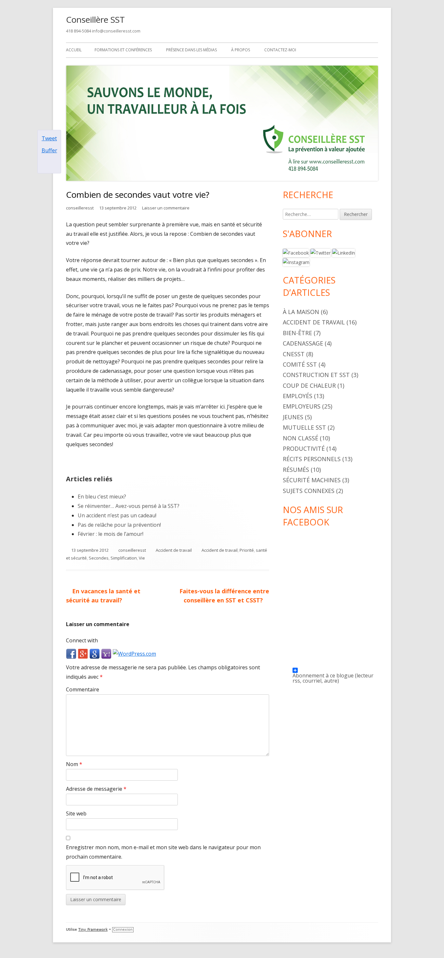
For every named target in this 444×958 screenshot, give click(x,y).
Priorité (247, 550)
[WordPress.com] (134, 653)
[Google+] (83, 653)
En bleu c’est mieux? (102, 496)
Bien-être (297, 333)
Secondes (99, 558)
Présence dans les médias (191, 50)
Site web (76, 813)
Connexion (123, 929)
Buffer (49, 150)
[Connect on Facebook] (296, 252)
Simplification (124, 558)
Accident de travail (174, 550)
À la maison (301, 312)
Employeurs (301, 406)
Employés (297, 396)
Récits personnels (312, 459)
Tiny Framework (93, 929)
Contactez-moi (280, 50)
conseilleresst (80, 208)
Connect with (82, 640)
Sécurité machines (312, 480)
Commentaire (82, 689)
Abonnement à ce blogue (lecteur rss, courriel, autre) (333, 672)
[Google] (94, 653)
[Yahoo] (106, 653)
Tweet (49, 138)
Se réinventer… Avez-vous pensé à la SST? (128, 506)
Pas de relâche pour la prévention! (119, 524)
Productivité (304, 448)
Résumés (296, 469)
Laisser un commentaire (165, 208)
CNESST (294, 354)
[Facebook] (71, 653)
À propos (240, 50)
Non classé (300, 438)
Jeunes (293, 417)
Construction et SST (316, 375)
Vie (142, 558)
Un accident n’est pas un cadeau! (117, 515)
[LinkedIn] (343, 252)
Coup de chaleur (309, 385)
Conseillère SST (95, 19)
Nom (74, 764)
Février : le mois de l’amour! (110, 533)
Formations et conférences (123, 50)
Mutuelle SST (304, 427)
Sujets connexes (308, 491)
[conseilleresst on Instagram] (296, 262)
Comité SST (300, 364)
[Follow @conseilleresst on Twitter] (320, 252)
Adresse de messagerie (96, 788)
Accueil (74, 50)
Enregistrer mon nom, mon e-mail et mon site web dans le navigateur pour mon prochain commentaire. (163, 852)
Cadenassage (303, 343)
